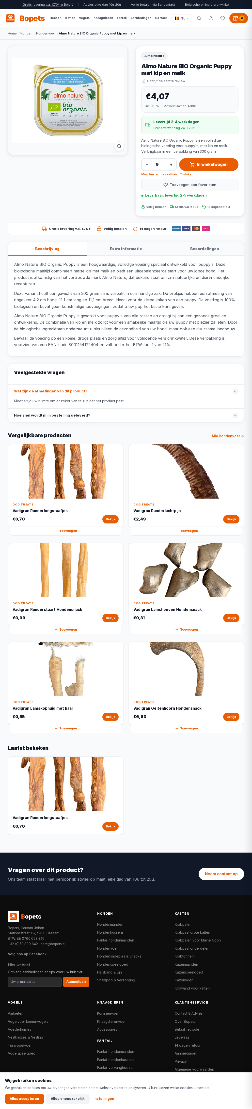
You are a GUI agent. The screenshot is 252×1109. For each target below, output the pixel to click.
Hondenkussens (110, 932)
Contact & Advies (189, 1013)
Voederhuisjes (19, 1029)
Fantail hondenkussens (115, 1060)
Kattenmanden (186, 964)
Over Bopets (185, 1021)
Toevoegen (68, 531)
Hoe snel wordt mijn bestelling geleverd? (52, 415)
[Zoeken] (199, 18)
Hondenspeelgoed (112, 964)
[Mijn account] (211, 18)
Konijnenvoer (108, 1013)
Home (12, 33)
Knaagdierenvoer (111, 1021)
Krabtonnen (184, 956)
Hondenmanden (110, 924)
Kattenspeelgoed (189, 972)
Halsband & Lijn (109, 972)
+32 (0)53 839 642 (23, 944)
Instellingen (104, 1099)
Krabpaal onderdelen (192, 948)
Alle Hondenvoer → (228, 436)
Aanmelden (76, 982)
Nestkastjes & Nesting (25, 1037)
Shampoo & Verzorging (116, 980)
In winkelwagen (212, 164)
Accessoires (107, 1029)
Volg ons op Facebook (27, 954)
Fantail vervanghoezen (116, 1067)
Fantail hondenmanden (115, 940)
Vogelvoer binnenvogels (28, 1021)
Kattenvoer (184, 980)
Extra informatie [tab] (126, 249)
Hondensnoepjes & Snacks (119, 956)
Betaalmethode (187, 1029)
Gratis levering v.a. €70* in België (48, 4)
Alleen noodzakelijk (68, 1099)
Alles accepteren (24, 1099)
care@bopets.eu (53, 944)
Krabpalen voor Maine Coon (198, 940)
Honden (26, 33)
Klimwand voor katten (192, 988)
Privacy (181, 1061)
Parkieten (15, 1013)
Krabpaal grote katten (192, 932)
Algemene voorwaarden (194, 1069)
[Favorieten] (222, 18)
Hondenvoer (45, 33)
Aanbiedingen (186, 1053)
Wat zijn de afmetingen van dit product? (50, 391)
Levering (182, 1037)
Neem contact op (221, 874)
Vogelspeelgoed (21, 1053)
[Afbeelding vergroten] (119, 146)
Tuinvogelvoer (20, 1045)
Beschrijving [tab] (47, 249)
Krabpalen (183, 924)
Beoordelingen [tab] (204, 249)
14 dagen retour (188, 1045)
